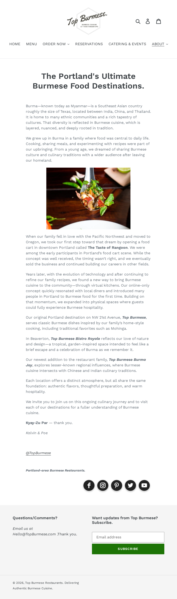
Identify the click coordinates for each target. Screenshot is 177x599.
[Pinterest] (116, 485)
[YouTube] (144, 485)
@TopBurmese (38, 453)
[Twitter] (130, 485)
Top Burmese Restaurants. (44, 582)
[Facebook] (88, 485)
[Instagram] (102, 485)
